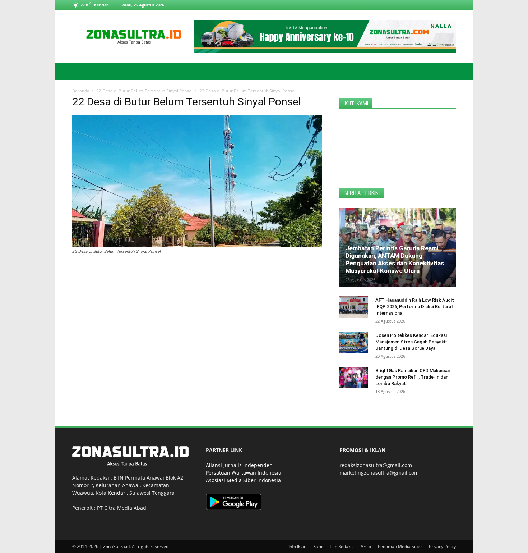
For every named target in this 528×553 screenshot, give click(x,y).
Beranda (80, 91)
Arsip (366, 546)
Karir (318, 546)
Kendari (117, 492)
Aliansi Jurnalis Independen (239, 465)
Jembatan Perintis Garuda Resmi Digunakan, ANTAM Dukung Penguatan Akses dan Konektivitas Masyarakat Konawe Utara (395, 259)
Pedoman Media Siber (400, 546)
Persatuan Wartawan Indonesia (243, 472)
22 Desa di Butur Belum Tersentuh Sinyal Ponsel (144, 91)
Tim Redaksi (342, 546)
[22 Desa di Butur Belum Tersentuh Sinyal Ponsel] (197, 245)
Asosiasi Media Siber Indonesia (243, 480)
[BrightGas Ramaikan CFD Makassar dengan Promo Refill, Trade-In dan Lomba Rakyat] (353, 377)
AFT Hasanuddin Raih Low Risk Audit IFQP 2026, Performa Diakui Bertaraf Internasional (414, 306)
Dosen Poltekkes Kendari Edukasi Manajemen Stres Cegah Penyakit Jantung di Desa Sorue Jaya (411, 342)
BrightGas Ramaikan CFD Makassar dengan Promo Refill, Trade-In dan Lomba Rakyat (412, 377)
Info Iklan (297, 546)
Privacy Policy (442, 546)
